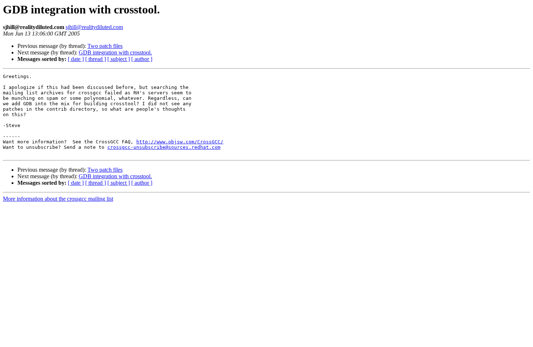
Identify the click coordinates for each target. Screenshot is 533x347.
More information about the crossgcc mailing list (58, 199)
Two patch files (105, 46)
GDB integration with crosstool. (115, 52)
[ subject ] (118, 59)
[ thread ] (95, 59)
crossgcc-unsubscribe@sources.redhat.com (163, 147)
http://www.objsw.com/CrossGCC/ (179, 141)
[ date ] (76, 59)
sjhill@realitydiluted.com (94, 27)
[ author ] (141, 59)
